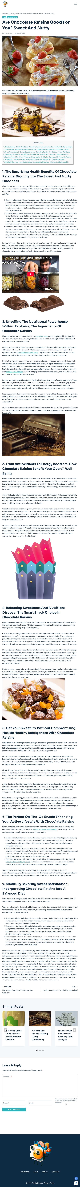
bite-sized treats (42, 336)
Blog (36, 1172)
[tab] (36, 1050)
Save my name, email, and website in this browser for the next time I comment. (66, 1101)
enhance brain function (14, 372)
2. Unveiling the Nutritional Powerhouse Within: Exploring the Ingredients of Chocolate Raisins (36, 149)
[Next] (74, 1030)
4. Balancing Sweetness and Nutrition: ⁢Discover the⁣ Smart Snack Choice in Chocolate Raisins (35, 154)
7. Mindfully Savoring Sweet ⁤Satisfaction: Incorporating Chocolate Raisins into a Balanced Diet (36, 162)
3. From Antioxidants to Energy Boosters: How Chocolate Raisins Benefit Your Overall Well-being (36, 152)
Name (6, 1103)
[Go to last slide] (5, 1030)
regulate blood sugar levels (28, 352)
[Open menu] (75, 4)
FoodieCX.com (8, 33)
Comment (7, 1076)
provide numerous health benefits (45, 829)
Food (4, 17)
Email (31, 1103)
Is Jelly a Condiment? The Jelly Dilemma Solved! (60, 988)
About (45, 1172)
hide (41, 143)
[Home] (3, 14)
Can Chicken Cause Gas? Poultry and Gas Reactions (17, 990)
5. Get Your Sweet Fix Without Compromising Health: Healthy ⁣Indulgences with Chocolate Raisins (37, 157)
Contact (56, 1172)
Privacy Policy (49, 1183)
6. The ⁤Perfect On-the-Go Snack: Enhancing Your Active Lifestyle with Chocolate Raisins (33, 159)
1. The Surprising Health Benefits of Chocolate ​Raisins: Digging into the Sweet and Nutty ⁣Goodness (37, 147)
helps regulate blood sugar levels (18, 862)
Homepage (24, 1172)
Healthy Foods (12, 17)
